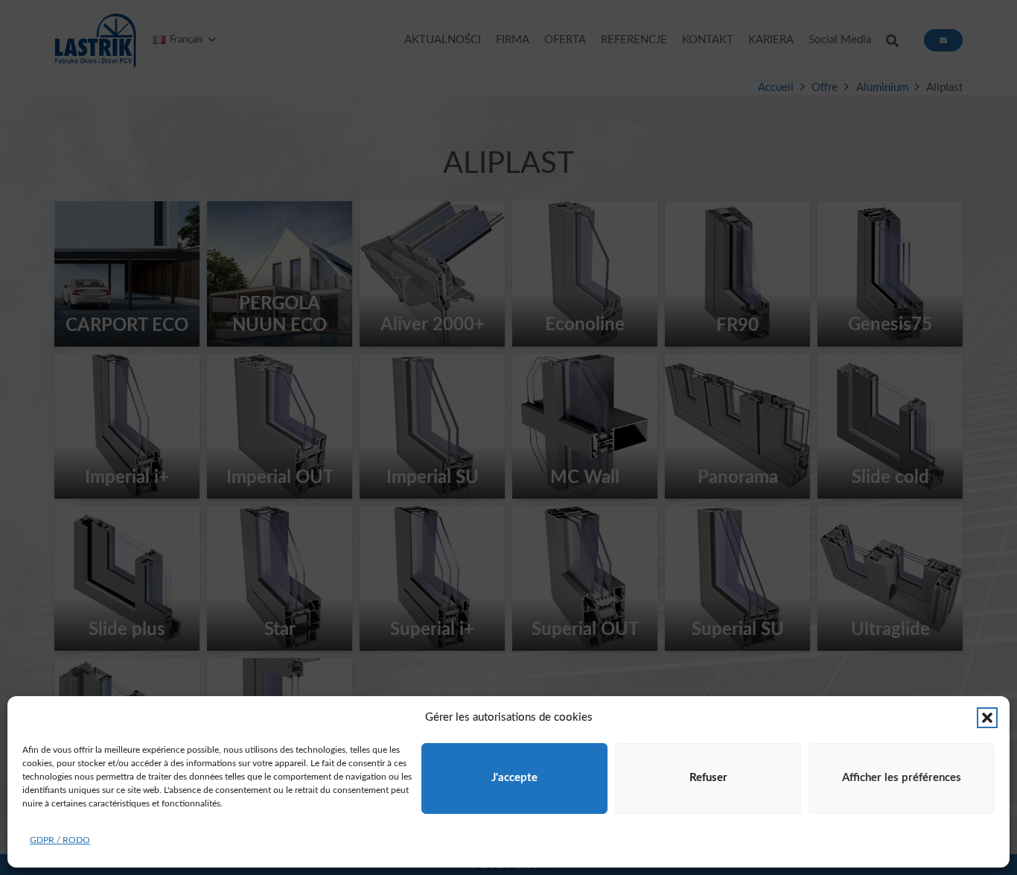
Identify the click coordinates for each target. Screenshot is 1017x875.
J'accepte (514, 777)
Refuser (708, 777)
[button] (987, 717)
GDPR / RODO (60, 839)
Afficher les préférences (901, 777)
